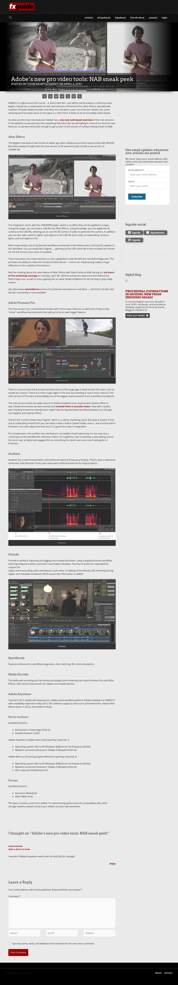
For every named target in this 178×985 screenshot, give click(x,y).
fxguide (136, 232)
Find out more (136, 315)
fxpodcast (120, 17)
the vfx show (137, 17)
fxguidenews (157, 232)
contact (153, 17)
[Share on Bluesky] (56, 96)
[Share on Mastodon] (73, 96)
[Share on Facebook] (44, 96)
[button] (10, 18)
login (164, 17)
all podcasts (104, 17)
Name (131, 181)
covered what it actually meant (73, 406)
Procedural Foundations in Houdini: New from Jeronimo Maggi (146, 294)
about (158, 972)
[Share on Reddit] (62, 96)
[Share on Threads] (68, 96)
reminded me (31, 289)
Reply (113, 863)
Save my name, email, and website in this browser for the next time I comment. (53, 943)
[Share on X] (79, 96)
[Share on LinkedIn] (50, 96)
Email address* (136, 170)
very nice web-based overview (76, 119)
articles (89, 17)
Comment (14, 896)
